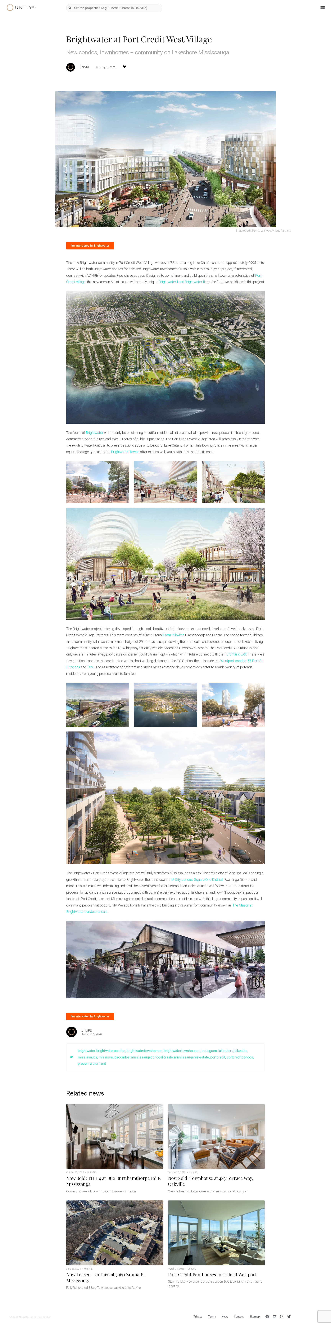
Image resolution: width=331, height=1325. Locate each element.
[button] (90, 245)
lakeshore (225, 1051)
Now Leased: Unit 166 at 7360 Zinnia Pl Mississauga (105, 1277)
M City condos (182, 880)
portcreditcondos (240, 1057)
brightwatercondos (110, 1051)
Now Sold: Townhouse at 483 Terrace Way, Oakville (210, 1181)
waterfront (98, 1064)
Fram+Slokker (173, 635)
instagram (209, 1051)
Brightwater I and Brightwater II (182, 282)
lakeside (241, 1051)
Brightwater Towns (125, 452)
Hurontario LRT (235, 654)
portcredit (217, 1057)
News (225, 1316)
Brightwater (94, 433)
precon (83, 1064)
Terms (212, 1316)
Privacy (197, 1316)
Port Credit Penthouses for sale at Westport (212, 1274)
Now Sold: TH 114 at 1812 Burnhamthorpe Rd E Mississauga (113, 1181)
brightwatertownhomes (144, 1051)
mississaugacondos (114, 1057)
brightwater (86, 1051)
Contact (239, 1316)
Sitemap (254, 1316)
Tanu (90, 667)
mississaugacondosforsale (152, 1057)
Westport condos (233, 661)
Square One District (208, 880)
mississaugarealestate (191, 1057)
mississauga (87, 1057)
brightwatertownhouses (182, 1051)
